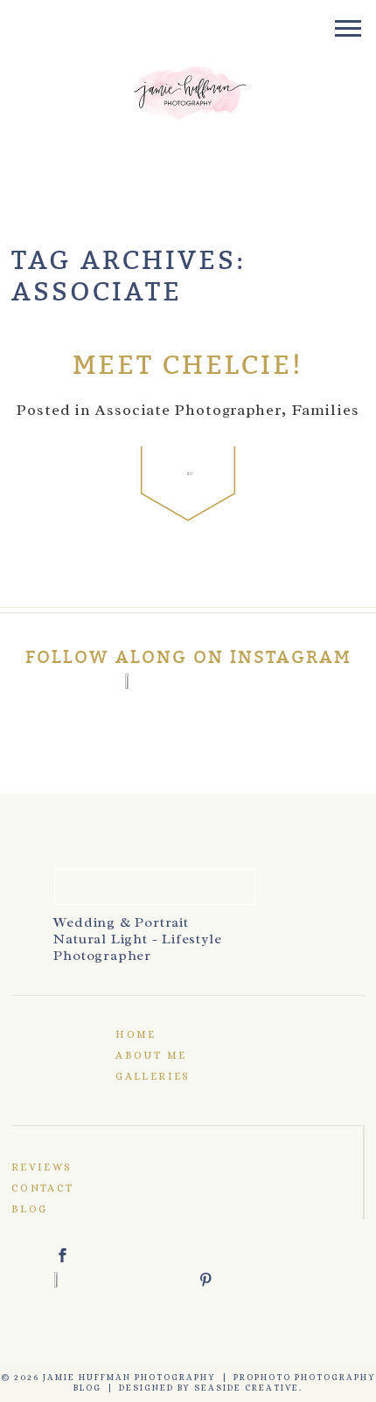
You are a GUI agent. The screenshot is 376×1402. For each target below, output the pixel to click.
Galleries (153, 1076)
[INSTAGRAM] (188, 681)
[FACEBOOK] (117, 1255)
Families (325, 409)
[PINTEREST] (260, 1280)
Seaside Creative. (248, 1387)
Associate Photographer (188, 409)
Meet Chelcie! (188, 366)
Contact (42, 1188)
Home (136, 1034)
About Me (150, 1055)
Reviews (42, 1167)
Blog (29, 1209)
